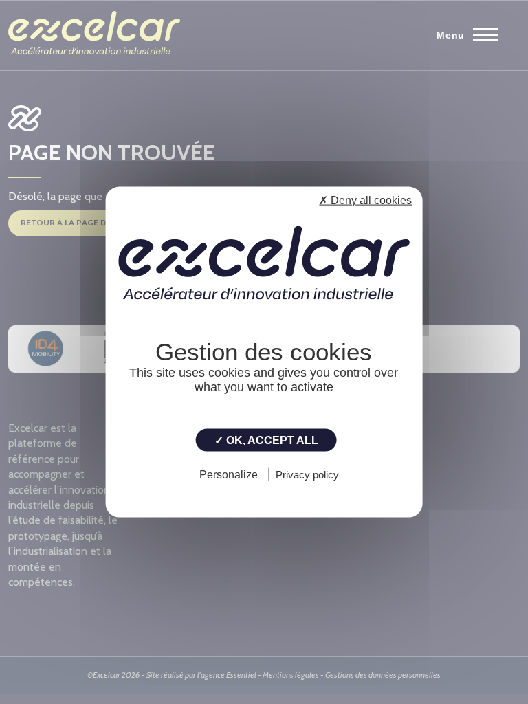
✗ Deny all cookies (365, 200)
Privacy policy (307, 474)
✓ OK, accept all (266, 440)
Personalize (228, 474)
